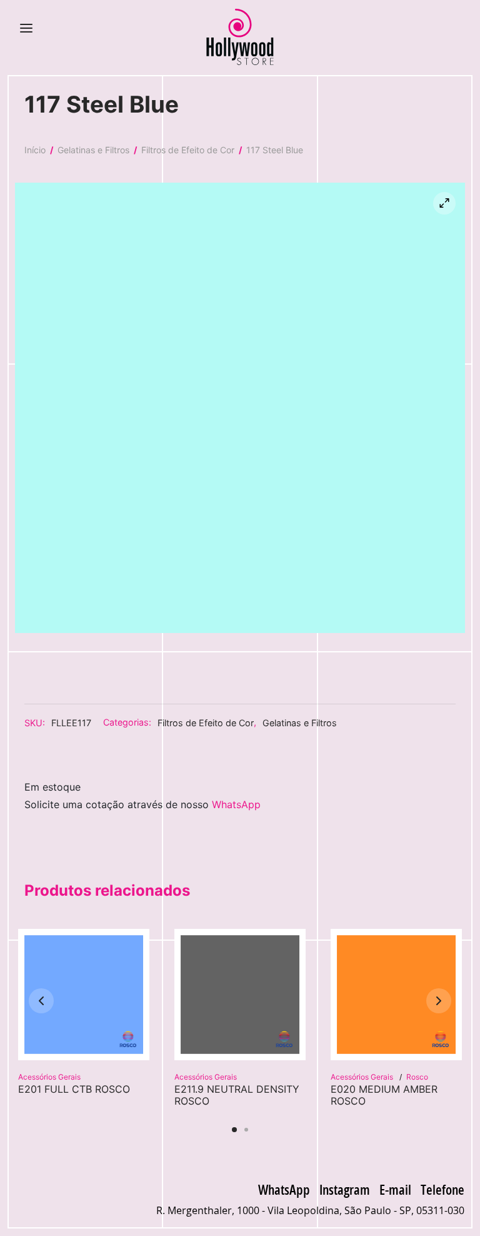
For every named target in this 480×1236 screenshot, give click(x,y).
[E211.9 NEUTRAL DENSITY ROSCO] (240, 994)
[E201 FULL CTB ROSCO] (83, 994)
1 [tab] (234, 1129)
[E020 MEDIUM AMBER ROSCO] (396, 994)
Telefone (442, 1189)
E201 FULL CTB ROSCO (74, 1089)
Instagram (344, 1189)
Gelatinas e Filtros (93, 149)
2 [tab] (246, 1130)
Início (35, 149)
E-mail (395, 1189)
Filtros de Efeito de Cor (187, 149)
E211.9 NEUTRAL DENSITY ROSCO (236, 1095)
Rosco (417, 1077)
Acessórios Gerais (49, 1077)
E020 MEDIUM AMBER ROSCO (384, 1095)
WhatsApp (236, 804)
